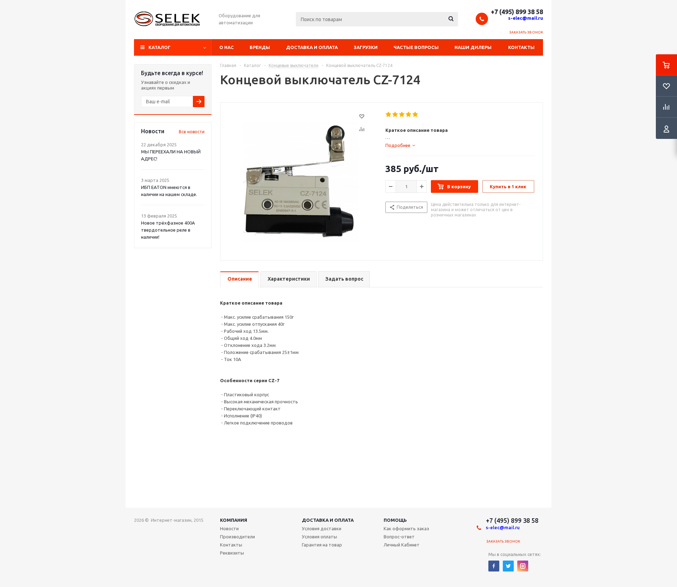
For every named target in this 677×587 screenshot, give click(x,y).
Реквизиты (232, 552)
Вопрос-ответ (399, 536)
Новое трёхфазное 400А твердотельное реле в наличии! (168, 229)
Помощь (395, 520)
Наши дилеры (473, 47)
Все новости (192, 131)
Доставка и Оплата (328, 520)
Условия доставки (321, 528)
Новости (229, 528)
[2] (395, 114)
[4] (408, 114)
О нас (226, 47)
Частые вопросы (416, 47)
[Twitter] (508, 566)
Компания (233, 520)
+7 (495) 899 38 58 (517, 11)
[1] (388, 114)
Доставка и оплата (312, 47)
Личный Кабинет (402, 544)
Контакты (521, 47)
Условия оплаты (319, 536)
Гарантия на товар (322, 544)
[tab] (400, 145)
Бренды (260, 47)
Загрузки (366, 47)
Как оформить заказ (406, 528)
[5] (415, 114)
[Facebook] (493, 566)
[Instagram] (522, 566)
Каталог (159, 47)
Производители (237, 536)
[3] (402, 114)
